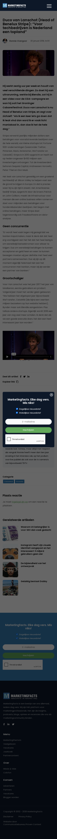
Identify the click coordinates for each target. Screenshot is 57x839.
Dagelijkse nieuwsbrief (30, 409)
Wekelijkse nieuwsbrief (30, 413)
